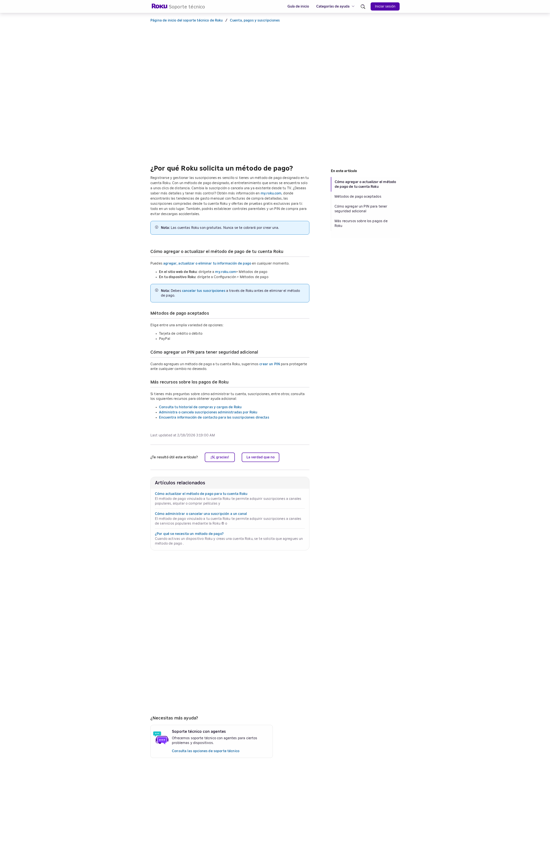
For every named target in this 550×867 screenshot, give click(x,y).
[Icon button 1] (363, 6)
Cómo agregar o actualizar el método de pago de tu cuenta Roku (365, 184)
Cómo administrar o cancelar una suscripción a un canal (201, 514)
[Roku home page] (159, 7)
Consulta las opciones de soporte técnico (205, 751)
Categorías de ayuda (333, 6)
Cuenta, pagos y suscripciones (255, 20)
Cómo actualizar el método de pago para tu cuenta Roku (201, 494)
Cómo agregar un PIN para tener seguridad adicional (361, 209)
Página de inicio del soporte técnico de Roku (186, 20)
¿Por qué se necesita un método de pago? (189, 534)
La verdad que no (260, 457)
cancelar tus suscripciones (203, 291)
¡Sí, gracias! (220, 457)
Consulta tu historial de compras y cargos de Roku (200, 407)
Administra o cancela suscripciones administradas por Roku (208, 412)
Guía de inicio (298, 6)
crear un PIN (269, 364)
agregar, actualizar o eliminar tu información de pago (207, 263)
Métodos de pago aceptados (358, 196)
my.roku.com (271, 193)
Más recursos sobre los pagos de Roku (361, 223)
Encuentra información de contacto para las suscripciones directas (214, 417)
